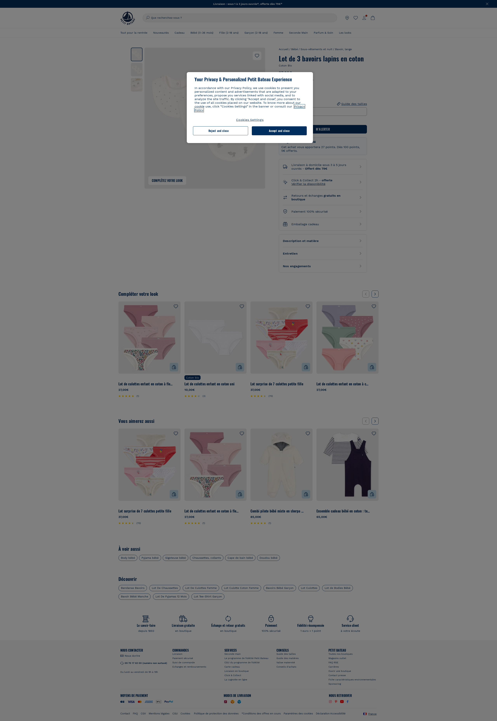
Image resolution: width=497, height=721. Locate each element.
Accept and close (279, 131)
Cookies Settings (250, 120)
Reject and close (219, 131)
